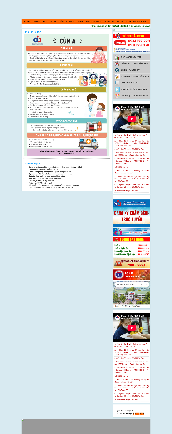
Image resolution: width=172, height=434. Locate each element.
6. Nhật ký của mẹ (121, 167)
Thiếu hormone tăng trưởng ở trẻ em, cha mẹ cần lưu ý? (51, 187)
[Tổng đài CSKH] (131, 52)
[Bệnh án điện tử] (114, 30)
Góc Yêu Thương (139, 21)
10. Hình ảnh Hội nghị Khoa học (126, 191)
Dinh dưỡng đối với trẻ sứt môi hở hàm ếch (46, 178)
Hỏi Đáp (80, 21)
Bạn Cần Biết (126, 21)
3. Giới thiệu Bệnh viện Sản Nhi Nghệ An (129, 149)
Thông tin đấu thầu (112, 21)
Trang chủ (26, 21)
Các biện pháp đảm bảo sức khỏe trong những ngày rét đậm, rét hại (55, 167)
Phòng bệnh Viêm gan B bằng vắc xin (43, 169)
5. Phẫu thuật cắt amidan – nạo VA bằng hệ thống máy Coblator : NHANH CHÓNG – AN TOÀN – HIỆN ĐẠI (131, 161)
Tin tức (45, 21)
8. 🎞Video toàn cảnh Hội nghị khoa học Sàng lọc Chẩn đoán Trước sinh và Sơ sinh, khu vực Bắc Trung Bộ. (131, 179)
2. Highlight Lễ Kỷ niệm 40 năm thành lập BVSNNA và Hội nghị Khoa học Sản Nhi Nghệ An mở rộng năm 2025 (131, 143)
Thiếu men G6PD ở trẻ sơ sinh (40, 183)
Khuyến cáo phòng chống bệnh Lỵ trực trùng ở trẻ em (50, 172)
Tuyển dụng (62, 21)
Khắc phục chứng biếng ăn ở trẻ (41, 181)
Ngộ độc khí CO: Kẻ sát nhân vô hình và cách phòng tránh (51, 174)
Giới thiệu (36, 21)
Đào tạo (72, 21)
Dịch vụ (53, 21)
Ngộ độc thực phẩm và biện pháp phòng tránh (47, 176)
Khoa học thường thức (94, 21)
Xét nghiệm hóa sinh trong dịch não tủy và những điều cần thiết (54, 185)
